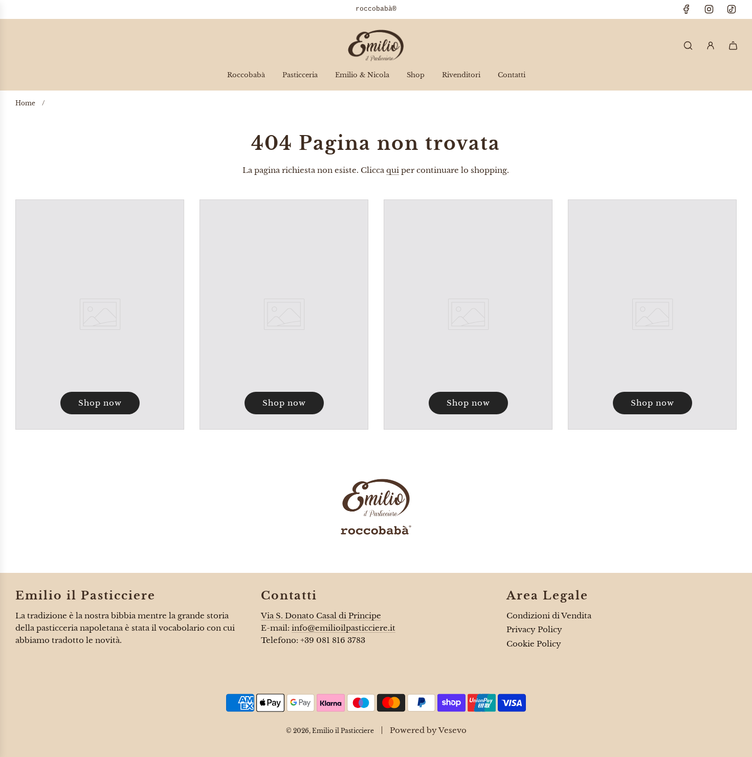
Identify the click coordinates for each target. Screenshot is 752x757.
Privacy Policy (534, 629)
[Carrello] (733, 45)
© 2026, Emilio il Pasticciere (330, 730)
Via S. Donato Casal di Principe (321, 615)
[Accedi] (710, 45)
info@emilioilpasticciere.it (343, 628)
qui (392, 170)
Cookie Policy (533, 644)
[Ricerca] (688, 45)
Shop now (100, 403)
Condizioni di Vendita (548, 615)
